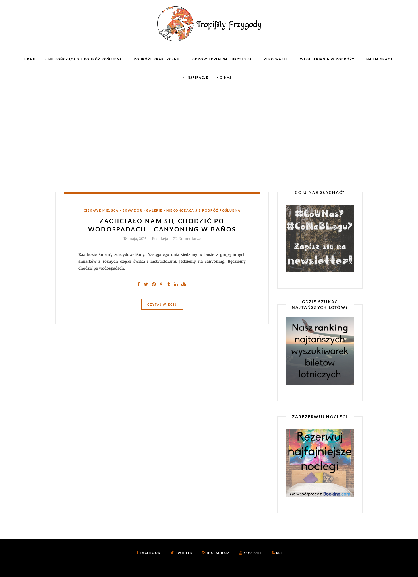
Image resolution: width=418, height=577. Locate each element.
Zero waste (276, 59)
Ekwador (132, 210)
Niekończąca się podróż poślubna (85, 59)
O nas (226, 77)
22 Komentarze (187, 238)
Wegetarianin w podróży (327, 59)
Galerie (154, 210)
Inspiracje (197, 77)
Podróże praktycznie (157, 59)
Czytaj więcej (162, 304)
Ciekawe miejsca (101, 210)
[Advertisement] (209, 129)
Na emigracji (380, 59)
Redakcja (160, 238)
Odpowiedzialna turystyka (222, 59)
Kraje (30, 59)
